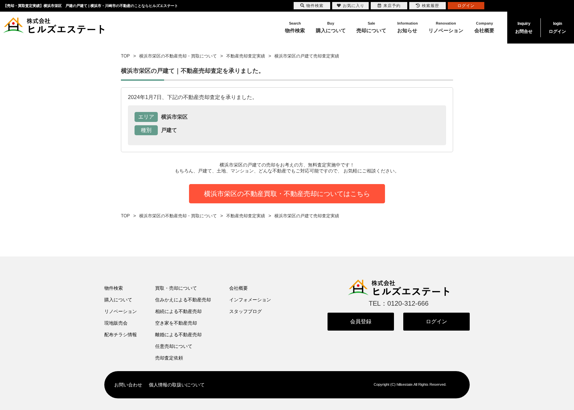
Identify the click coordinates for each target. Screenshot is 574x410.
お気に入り (353, 5)
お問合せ (523, 27)
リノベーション (120, 311)
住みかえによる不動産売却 (183, 299)
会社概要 (238, 288)
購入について (118, 299)
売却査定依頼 (169, 357)
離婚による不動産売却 (178, 334)
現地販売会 (116, 323)
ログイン (557, 27)
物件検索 (113, 288)
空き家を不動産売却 (176, 323)
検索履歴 (430, 5)
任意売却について (173, 346)
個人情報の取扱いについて (177, 384)
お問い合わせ (128, 384)
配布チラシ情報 (120, 334)
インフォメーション (250, 299)
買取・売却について (176, 288)
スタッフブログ (245, 311)
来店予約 (392, 5)
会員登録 (360, 321)
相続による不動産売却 (178, 311)
